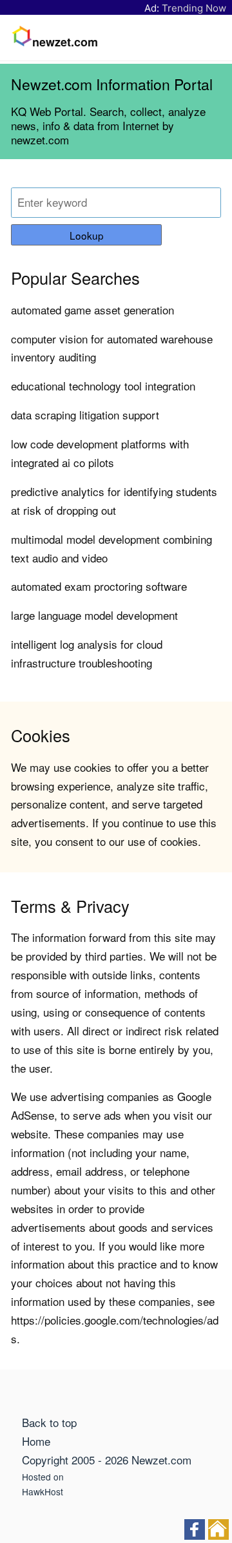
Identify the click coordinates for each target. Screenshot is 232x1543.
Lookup (87, 235)
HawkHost (42, 1491)
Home (36, 1441)
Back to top (49, 1422)
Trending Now (194, 8)
